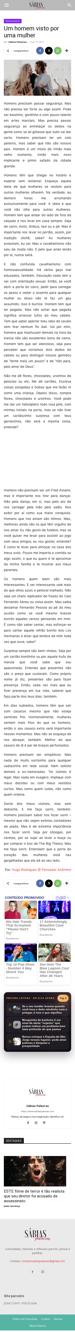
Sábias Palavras (17, 41)
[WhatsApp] (58, 50)
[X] (49, 50)
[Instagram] (37, 1123)
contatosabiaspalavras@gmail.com (43, 1261)
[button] (6, 5)
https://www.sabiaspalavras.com (37, 1111)
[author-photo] (37, 1100)
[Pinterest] (45, 1123)
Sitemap (58, 1319)
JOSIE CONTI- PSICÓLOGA (20, 1303)
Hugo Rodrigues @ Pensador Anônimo (41, 870)
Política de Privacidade (25, 1319)
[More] (67, 50)
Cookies (45, 1319)
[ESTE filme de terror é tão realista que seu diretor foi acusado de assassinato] (37, 1158)
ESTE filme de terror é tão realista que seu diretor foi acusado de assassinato (34, 1196)
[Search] (69, 5)
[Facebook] (40, 50)
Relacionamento (13, 21)
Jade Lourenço (12, 1206)
